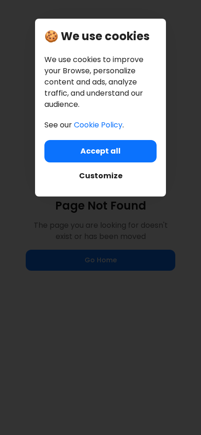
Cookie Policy (98, 124)
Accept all (100, 151)
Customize (100, 175)
